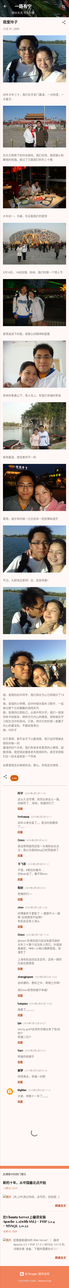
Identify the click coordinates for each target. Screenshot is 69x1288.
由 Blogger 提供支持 (36, 1274)
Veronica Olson (44, 1281)
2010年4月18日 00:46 (36, 1070)
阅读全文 (60, 1205)
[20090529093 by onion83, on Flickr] (34, 571)
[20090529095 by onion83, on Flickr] (34, 686)
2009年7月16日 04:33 (34, 1023)
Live (14, 778)
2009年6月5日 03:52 (35, 888)
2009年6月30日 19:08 (40, 1003)
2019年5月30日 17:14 (39, 1090)
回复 (20, 808)
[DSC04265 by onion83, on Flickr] (34, 146)
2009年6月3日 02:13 (38, 864)
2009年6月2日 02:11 (41, 816)
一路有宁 (23, 6)
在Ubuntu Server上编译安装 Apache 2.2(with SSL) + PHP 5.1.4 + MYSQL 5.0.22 (29, 1221)
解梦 (20, 1070)
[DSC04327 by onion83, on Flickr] (34, 207)
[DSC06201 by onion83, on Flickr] (34, 325)
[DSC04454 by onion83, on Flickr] (34, 263)
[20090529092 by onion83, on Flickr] (34, 633)
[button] (64, 23)
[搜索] (64, 7)
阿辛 (20, 793)
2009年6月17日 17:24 (37, 934)
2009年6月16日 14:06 (36, 907)
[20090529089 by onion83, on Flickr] (34, 81)
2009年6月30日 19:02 (46, 977)
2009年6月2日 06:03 (36, 840)
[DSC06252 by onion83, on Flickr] (34, 386)
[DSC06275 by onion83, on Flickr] (34, 448)
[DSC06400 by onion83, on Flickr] (34, 510)
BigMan (22, 1090)
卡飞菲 (22, 864)
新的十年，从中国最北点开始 (24, 1182)
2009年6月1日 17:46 (35, 793)
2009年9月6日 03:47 (35, 1050)
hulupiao (23, 1003)
